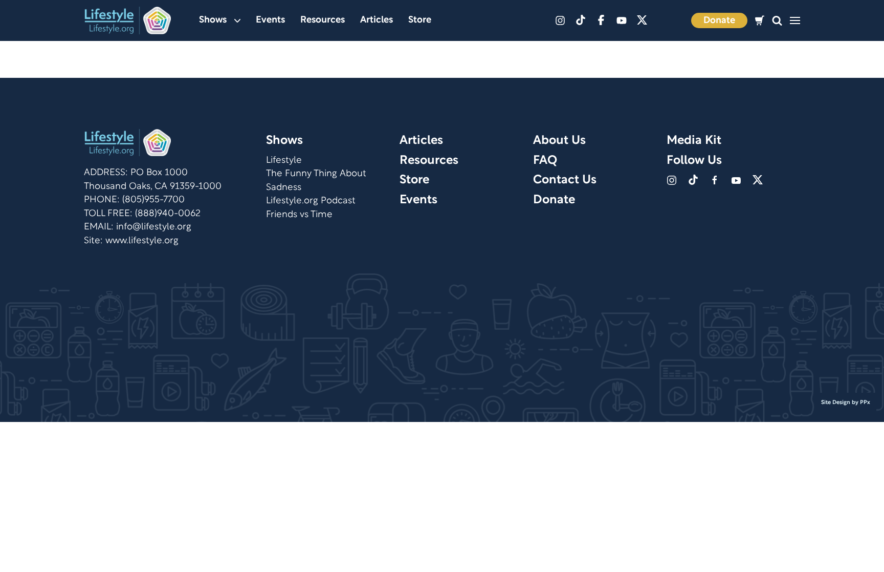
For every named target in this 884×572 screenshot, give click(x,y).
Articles (376, 20)
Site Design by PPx (845, 402)
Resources (322, 20)
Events (270, 20)
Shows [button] (213, 20)
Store (419, 20)
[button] (777, 21)
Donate (719, 20)
